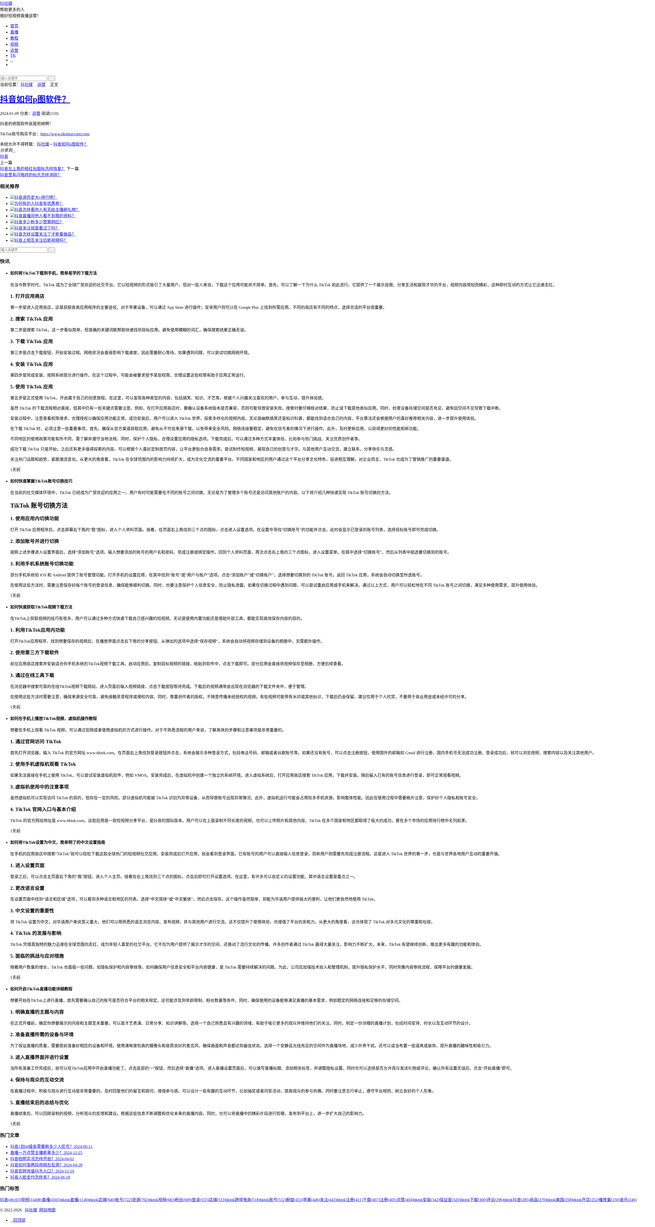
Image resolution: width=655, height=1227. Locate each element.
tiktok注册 (350, 1200)
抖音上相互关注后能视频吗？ (41, 240)
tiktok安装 (426, 1200)
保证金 (450, 1200)
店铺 (217, 1200)
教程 (14, 38)
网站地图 (47, 1210)
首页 (14, 26)
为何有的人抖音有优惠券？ (38, 203)
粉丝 (183, 1200)
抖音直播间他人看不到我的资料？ (45, 216)
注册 (388, 1200)
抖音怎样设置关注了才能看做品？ (45, 234)
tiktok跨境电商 (243, 1200)
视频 (14, 44)
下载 (371, 1200)
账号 (123, 1200)
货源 (140, 1200)
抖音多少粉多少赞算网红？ (38, 222)
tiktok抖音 (517, 1200)
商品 (538, 1200)
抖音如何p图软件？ (35, 99)
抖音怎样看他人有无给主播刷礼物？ (47, 209)
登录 (200, 1200)
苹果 (311, 1200)
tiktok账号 (273, 1200)
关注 (328, 1200)
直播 (14, 32)
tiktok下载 (474, 1200)
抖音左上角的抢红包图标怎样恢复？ (33, 169)
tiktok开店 (586, 1200)
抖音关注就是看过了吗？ (36, 228)
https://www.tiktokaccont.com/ (65, 134)
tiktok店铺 (102, 1200)
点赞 (405, 1200)
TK (13, 55)
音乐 (628, 1200)
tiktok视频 (162, 1200)
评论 (495, 1200)
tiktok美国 (560, 1200)
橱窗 (294, 1200)
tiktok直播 (75, 1200)
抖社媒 (6, 3)
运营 (14, 50)
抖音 (4, 156)
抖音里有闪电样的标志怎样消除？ (30, 175)
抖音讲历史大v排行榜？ (35, 197)
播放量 (609, 1200)
